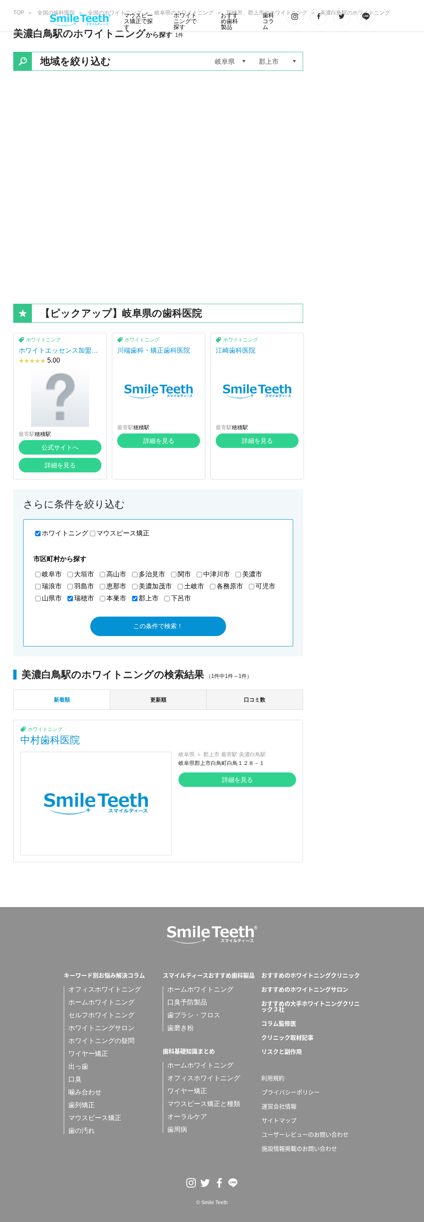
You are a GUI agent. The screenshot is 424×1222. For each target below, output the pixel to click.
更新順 (158, 700)
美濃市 (252, 574)
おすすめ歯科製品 (229, 21)
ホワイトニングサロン (101, 1027)
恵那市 (116, 586)
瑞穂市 (84, 598)
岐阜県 (186, 754)
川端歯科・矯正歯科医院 (153, 350)
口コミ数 (254, 700)
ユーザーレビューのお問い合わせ (305, 1134)
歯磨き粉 (180, 1027)
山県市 (52, 598)
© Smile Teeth (212, 1202)
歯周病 (177, 1129)
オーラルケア (187, 1116)
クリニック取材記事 (287, 1037)
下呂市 (181, 598)
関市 (184, 574)
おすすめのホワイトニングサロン (304, 989)
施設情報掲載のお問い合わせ (299, 1148)
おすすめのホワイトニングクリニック (310, 975)
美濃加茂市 (155, 586)
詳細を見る (60, 465)
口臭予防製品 (187, 1002)
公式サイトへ (60, 447)
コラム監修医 (278, 1023)
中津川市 (216, 574)
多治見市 (152, 574)
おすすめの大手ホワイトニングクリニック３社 (310, 1006)
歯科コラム (268, 21)
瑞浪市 (52, 586)
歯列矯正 (81, 1104)
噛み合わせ (84, 1092)
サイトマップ (279, 1120)
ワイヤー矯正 (88, 1053)
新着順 (62, 700)
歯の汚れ (81, 1130)
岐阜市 (52, 574)
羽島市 (84, 586)
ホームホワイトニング (101, 1002)
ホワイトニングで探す (185, 21)
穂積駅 (43, 434)
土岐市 (194, 586)
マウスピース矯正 (122, 533)
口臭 (75, 1079)
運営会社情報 (279, 1106)
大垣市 (84, 574)
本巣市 (116, 598)
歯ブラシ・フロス (193, 1015)
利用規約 (272, 1078)
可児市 (265, 586)
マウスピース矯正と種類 (203, 1103)
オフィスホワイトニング (104, 989)
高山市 (116, 574)
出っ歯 (78, 1066)
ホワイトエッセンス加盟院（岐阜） (58, 354)
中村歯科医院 (50, 739)
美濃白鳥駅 (252, 754)
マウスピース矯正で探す (138, 21)
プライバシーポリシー (291, 1092)
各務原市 (230, 586)
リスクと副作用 (281, 1051)
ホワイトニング (43, 340)
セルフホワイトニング (101, 1015)
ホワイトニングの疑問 (101, 1040)
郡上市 (149, 598)
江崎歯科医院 (235, 350)
